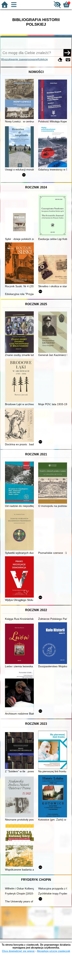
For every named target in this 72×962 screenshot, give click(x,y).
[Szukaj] (67, 52)
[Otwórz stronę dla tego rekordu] (20, 99)
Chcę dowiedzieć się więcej (18, 951)
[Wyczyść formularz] (60, 59)
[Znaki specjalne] (68, 59)
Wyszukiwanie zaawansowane (19, 59)
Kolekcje (43, 59)
